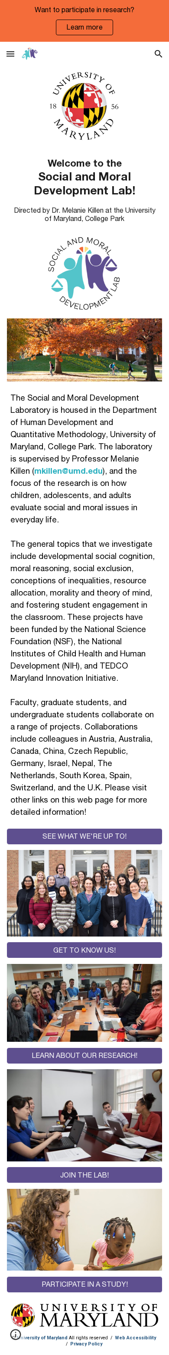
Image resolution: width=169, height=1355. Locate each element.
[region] (84, 21)
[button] (10, 54)
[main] (84, 176)
